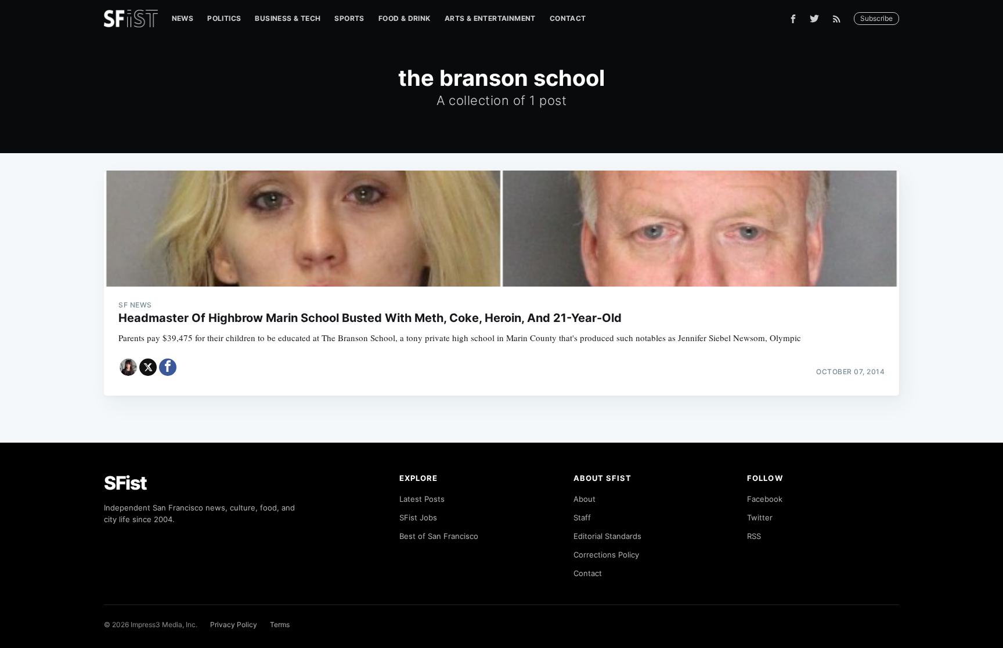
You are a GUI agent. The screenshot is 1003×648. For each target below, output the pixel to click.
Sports (349, 18)
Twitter (760, 517)
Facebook (764, 499)
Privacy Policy (233, 624)
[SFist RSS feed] (839, 19)
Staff (582, 517)
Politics (224, 18)
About (584, 499)
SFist (125, 483)
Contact (568, 18)
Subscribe (876, 18)
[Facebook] (793, 19)
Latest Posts (422, 499)
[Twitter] (814, 19)
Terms (280, 624)
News (183, 18)
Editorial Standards (607, 536)
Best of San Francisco (438, 536)
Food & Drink (404, 18)
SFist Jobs (418, 517)
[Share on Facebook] (168, 367)
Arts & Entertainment (490, 18)
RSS (754, 536)
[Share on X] (148, 367)
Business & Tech (287, 18)
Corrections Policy (606, 554)
